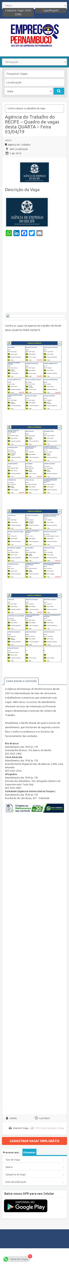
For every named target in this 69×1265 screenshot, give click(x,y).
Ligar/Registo (51, 10)
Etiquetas (29, 1152)
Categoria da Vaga (15, 1174)
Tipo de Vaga (12, 1159)
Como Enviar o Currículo (21, 681)
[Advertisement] (34, 275)
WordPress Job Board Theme (48, 1256)
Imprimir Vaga (20, 1128)
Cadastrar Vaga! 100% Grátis (18, 12)
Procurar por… (12, 1152)
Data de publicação (15, 1182)
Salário (9, 1167)
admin (8, 140)
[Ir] (58, 91)
